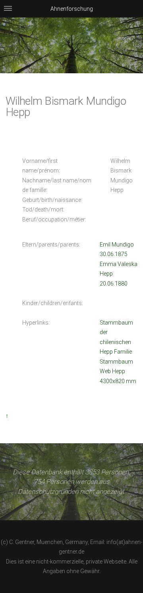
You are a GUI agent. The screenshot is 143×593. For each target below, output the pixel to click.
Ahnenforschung (71, 9)
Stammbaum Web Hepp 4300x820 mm (118, 371)
